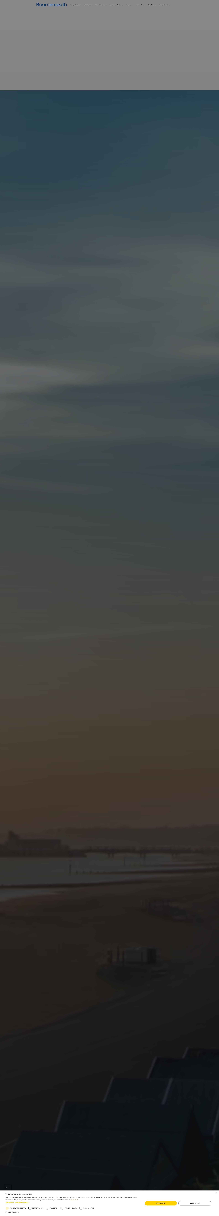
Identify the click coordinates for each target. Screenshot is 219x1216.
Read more (74, 1200)
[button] (73, 1202)
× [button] (216, 1193)
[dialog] (109, 1203)
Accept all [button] (160, 1203)
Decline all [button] (194, 1203)
